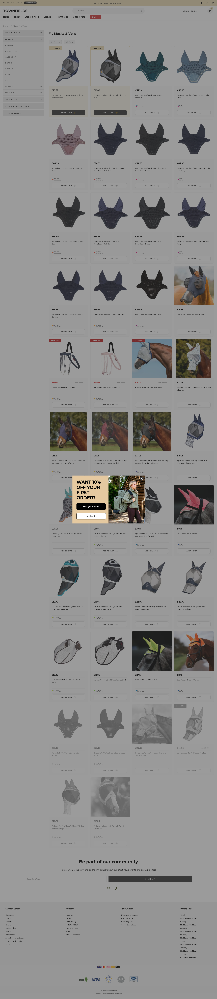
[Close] (142, 479)
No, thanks (91, 516)
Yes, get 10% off (91, 506)
